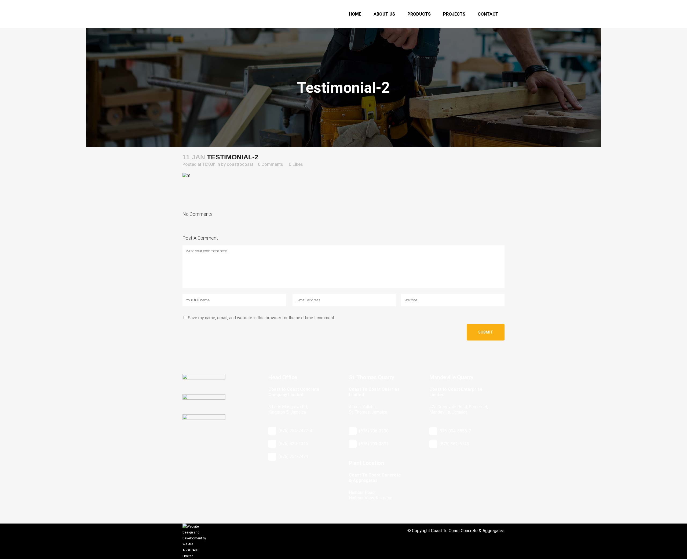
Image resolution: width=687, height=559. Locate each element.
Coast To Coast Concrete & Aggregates (468, 530)
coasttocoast (240, 164)
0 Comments (270, 164)
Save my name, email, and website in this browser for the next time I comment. (261, 317)
